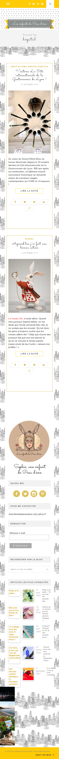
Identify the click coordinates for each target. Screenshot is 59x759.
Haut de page (44, 755)
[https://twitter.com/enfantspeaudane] (25, 497)
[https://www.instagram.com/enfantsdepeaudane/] (34, 497)
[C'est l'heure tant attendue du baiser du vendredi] (7, 738)
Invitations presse (24, 66)
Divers (29, 239)
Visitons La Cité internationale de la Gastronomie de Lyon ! (29, 75)
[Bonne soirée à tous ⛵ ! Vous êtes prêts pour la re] (7, 694)
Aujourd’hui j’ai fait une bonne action (29, 245)
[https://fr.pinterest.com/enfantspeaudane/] (43, 497)
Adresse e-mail (17, 533)
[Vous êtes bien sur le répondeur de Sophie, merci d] (7, 708)
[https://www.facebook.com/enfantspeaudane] (16, 497)
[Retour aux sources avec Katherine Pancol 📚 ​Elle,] (7, 723)
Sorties (43, 66)
